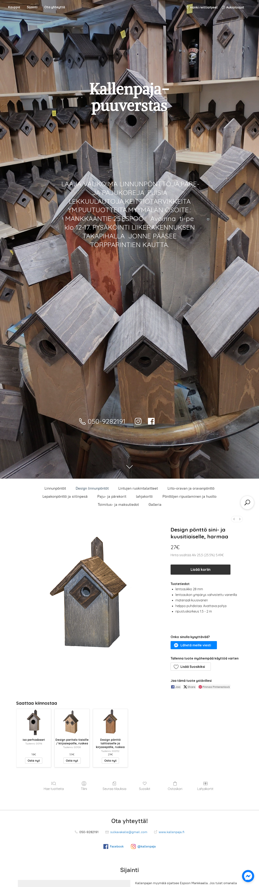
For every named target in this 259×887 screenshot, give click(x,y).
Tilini (84, 789)
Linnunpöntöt (55, 488)
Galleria (155, 504)
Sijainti (32, 7)
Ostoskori (175, 789)
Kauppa (14, 7)
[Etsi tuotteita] (247, 502)
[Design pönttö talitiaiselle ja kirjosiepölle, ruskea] (110, 722)
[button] (194, 645)
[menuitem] (234, 519)
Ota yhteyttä (54, 7)
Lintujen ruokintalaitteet (138, 488)
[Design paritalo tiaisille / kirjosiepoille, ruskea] (72, 722)
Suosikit (144, 789)
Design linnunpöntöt (92, 488)
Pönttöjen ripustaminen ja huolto (189, 496)
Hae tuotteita (54, 789)
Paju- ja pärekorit (111, 496)
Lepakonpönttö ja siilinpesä (65, 496)
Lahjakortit (205, 789)
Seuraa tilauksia (114, 789)
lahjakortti (144, 496)
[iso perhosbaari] (33, 722)
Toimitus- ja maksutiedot (118, 504)
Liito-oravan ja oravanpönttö (191, 488)
